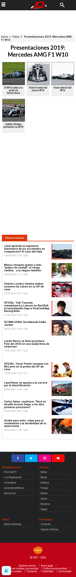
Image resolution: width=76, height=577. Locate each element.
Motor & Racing (12, 524)
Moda (44, 477)
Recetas (45, 503)
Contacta (32, 571)
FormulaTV (10, 472)
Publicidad (47, 571)
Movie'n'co (10, 493)
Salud (44, 498)
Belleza (45, 482)
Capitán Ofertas (50, 529)
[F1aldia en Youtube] (58, 458)
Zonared (45, 524)
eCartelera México (14, 488)
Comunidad (64, 571)
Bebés (44, 493)
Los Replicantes (13, 477)
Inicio (4, 36)
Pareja (44, 488)
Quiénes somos (27, 565)
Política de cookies (11, 571)
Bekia (44, 472)
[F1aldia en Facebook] (17, 458)
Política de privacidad (55, 568)
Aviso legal (47, 565)
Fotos (16, 36)
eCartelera (10, 482)
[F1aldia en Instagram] (44, 458)
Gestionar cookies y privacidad (21, 568)
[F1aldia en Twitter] (31, 458)
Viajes (44, 509)
